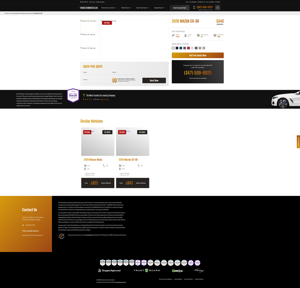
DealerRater (89, 235)
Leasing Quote (298, 142)
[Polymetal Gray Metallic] (196, 48)
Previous (79, 158)
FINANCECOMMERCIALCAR (89, 7)
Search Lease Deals (179, 8)
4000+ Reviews (100, 2)
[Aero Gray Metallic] (203, 48)
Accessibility (178, 279)
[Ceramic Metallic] (192, 48)
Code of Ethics (199, 279)
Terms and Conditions (165, 279)
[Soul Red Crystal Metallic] (188, 48)
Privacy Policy (188, 279)
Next (221, 158)
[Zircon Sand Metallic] (200, 48)
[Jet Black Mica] (177, 48)
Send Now (154, 80)
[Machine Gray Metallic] (184, 48)
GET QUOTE (107, 132)
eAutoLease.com (121, 282)
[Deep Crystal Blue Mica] (181, 48)
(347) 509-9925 (205, 7)
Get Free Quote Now (197, 55)
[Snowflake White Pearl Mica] (173, 48)
